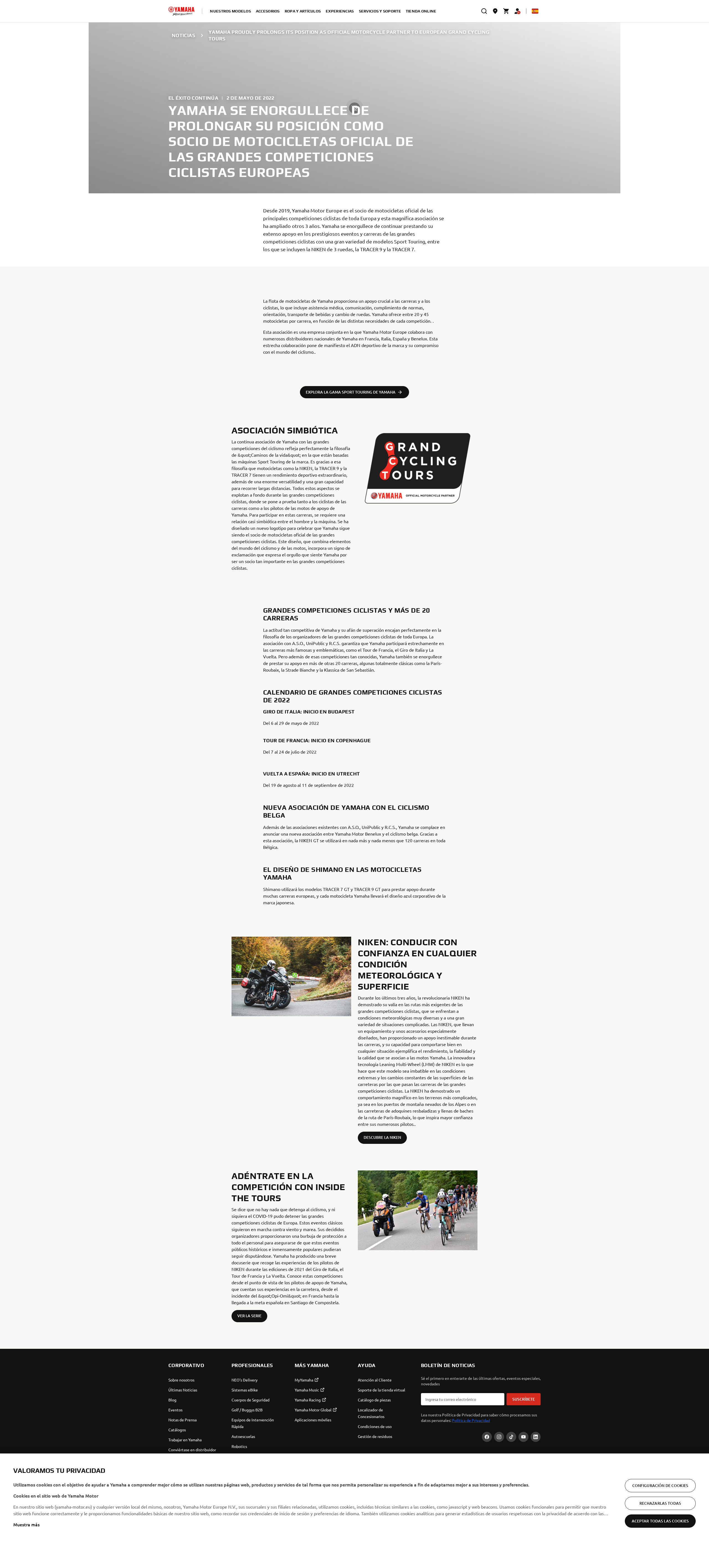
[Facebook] (487, 1437)
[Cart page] (506, 11)
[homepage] (181, 11)
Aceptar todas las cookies (660, 1521)
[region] (354, 1497)
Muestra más (26, 1524)
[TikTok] (511, 1437)
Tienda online (421, 11)
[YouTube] (523, 1437)
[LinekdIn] (536, 1437)
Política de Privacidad (471, 1420)
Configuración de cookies (660, 1485)
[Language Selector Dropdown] (535, 11)
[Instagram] (499, 1437)
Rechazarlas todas (660, 1503)
